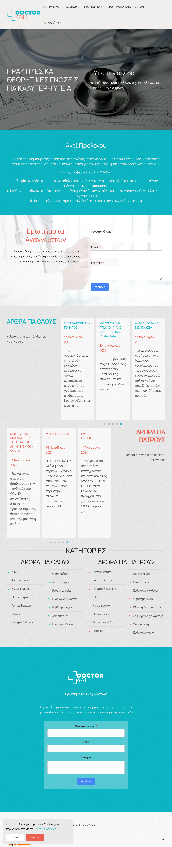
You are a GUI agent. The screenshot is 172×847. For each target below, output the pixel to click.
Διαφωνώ (35, 837)
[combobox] (61, 22)
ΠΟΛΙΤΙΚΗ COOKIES (81, 824)
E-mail (95, 247)
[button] (163, 839)
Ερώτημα (97, 263)
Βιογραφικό (50, 7)
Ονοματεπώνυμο (102, 231)
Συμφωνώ (14, 837)
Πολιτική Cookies (44, 829)
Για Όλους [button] (72, 7)
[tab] (105, 424)
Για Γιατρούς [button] (93, 7)
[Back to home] (24, 15)
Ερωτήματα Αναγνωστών (126, 7)
